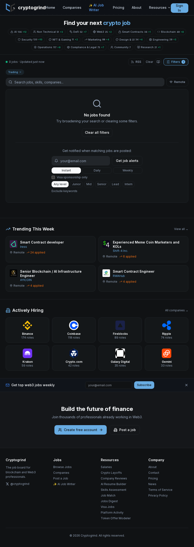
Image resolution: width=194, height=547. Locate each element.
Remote (179, 82)
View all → (181, 229)
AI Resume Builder (113, 484)
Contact (153, 472)
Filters (177, 62)
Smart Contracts (136, 31)
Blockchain (172, 31)
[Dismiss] (186, 385)
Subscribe (144, 385)
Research (150, 47)
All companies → (176, 310)
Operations (49, 47)
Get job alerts (127, 161)
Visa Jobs (108, 507)
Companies (72, 7)
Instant (66, 170)
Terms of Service (160, 490)
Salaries (106, 467)
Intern (128, 184)
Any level (60, 184)
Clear (149, 62)
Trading (13, 72)
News (152, 484)
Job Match (108, 495)
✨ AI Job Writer (64, 484)
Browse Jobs (62, 467)
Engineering (164, 39)
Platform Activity (112, 512)
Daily (97, 170)
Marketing (98, 39)
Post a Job (60, 478)
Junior (76, 184)
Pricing (118, 7)
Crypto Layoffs (111, 472)
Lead (115, 184)
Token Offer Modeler (116, 518)
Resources (158, 7)
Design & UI (130, 39)
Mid (89, 184)
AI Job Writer (96, 7)
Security (32, 39)
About (136, 7)
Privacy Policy (158, 495)
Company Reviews (114, 478)
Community (122, 47)
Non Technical (50, 31)
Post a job (127, 430)
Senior (101, 184)
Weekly (128, 170)
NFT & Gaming (65, 39)
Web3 (104, 31)
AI (20, 31)
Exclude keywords (64, 191)
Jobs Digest (109, 501)
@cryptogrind (19, 484)
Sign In (179, 8)
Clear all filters (97, 132)
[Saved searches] (158, 62)
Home (50, 7)
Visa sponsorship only (72, 177)
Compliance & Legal (87, 47)
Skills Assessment (113, 490)
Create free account (80, 430)
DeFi (79, 31)
